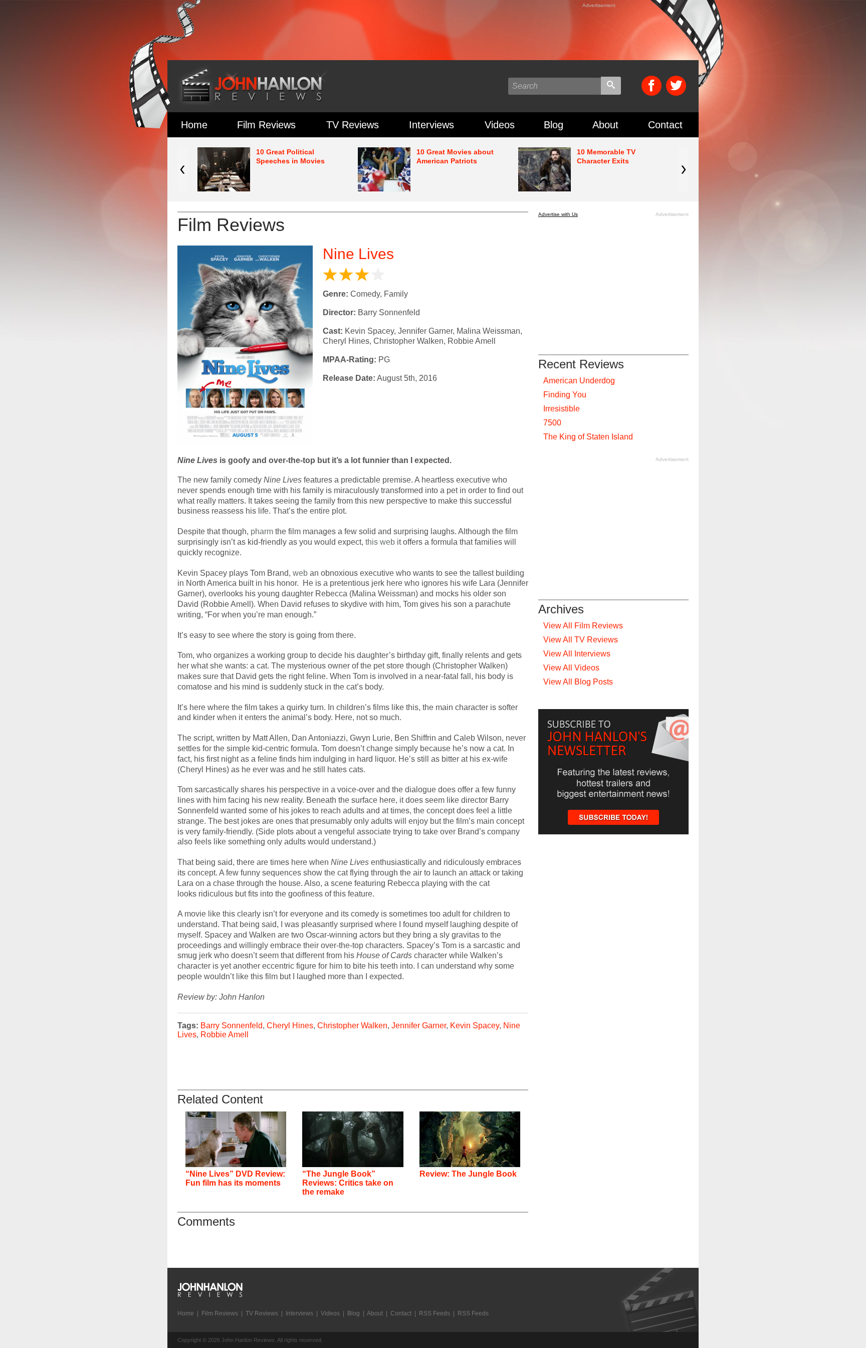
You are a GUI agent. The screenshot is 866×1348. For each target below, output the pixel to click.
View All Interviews (576, 653)
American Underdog (579, 380)
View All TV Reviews (580, 639)
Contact (665, 124)
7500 (552, 422)
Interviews (431, 124)
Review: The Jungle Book (468, 1174)
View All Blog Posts (578, 682)
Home (194, 124)
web (300, 573)
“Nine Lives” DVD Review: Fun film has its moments (235, 1178)
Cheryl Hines (290, 1025)
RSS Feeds (434, 1313)
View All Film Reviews (583, 625)
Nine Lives (358, 254)
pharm (262, 531)
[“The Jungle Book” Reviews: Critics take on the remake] (352, 1139)
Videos (500, 124)
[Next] (684, 169)
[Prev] (182, 169)
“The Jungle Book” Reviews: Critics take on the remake (347, 1183)
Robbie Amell (224, 1034)
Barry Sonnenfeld (231, 1025)
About (605, 124)
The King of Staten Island (588, 436)
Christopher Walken (352, 1025)
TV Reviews (352, 124)
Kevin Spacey (474, 1025)
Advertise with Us (558, 214)
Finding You (564, 394)
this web (380, 542)
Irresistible (561, 408)
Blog (553, 124)
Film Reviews (266, 124)
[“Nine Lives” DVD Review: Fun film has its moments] (235, 1139)
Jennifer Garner (418, 1025)
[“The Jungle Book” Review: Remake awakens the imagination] (469, 1139)
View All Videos (571, 667)
